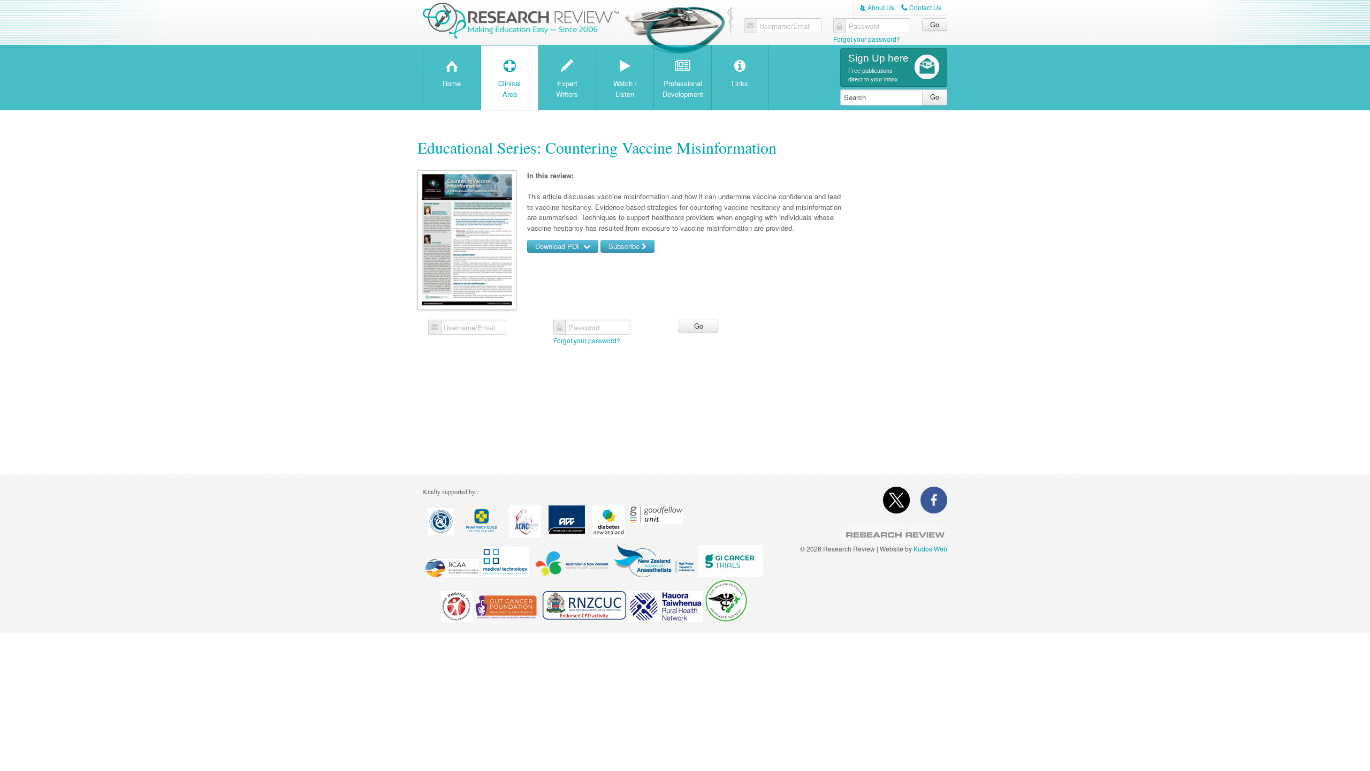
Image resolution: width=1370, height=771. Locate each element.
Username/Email (785, 26)
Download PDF (559, 246)
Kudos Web (930, 548)
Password (864, 26)
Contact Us (921, 7)
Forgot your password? (866, 38)
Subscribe (625, 246)
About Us (876, 7)
